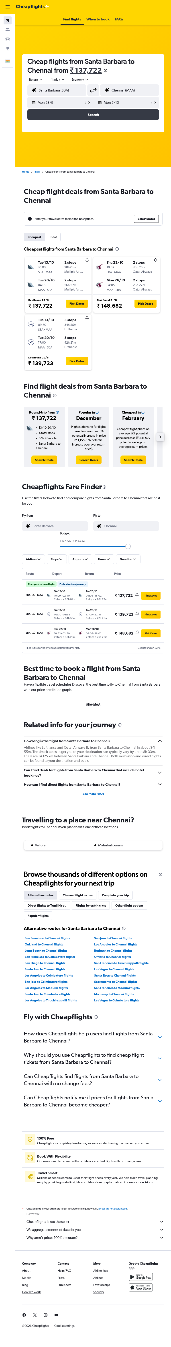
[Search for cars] (7, 39)
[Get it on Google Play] (141, 1277)
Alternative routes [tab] (40, 895)
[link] (44, 460)
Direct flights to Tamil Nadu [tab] (47, 905)
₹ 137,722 (86, 70)
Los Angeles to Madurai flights (46, 988)
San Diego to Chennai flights (45, 963)
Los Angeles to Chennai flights (115, 944)
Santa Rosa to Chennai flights (115, 975)
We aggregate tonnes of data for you (53, 1230)
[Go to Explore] (7, 48)
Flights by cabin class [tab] (91, 905)
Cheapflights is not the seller (47, 1222)
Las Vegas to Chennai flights (114, 969)
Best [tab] (54, 237)
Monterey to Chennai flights (114, 994)
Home (25, 171)
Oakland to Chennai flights (44, 944)
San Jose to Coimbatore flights (46, 981)
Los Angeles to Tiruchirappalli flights (51, 1000)
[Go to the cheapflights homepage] (32, 7)
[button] (7, 7)
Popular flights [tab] (38, 915)
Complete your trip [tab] (115, 895)
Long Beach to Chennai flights (46, 950)
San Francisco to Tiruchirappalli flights (121, 963)
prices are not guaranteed (112, 1208)
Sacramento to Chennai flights (115, 981)
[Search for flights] (7, 20)
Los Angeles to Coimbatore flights (49, 975)
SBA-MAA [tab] (93, 704)
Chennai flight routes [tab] (78, 895)
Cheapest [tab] (34, 237)
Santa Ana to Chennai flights (45, 969)
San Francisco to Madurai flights (117, 988)
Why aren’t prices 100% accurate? (52, 1238)
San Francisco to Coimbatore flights (50, 957)
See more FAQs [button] (93, 794)
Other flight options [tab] (129, 905)
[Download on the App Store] (141, 1287)
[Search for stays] (7, 29)
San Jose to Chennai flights (113, 938)
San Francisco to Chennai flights (47, 938)
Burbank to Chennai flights (113, 950)
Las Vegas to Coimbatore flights (116, 1000)
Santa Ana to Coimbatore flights (47, 994)
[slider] (128, 546)
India (37, 171)
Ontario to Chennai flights (112, 957)
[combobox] (80, 79)
